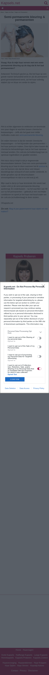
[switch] (39, 338)
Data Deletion (10, 388)
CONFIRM (14, 379)
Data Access (24, 388)
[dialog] (24, 337)
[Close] (44, 286)
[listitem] (24, 332)
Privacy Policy (38, 388)
